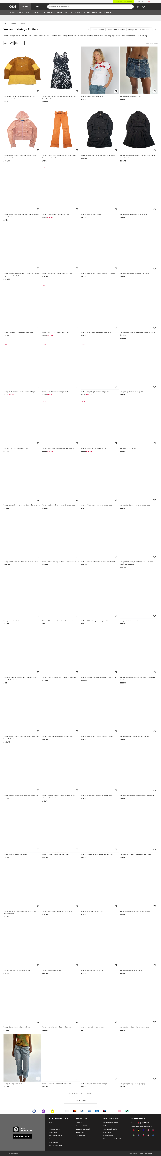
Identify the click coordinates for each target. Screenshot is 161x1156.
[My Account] (138, 6)
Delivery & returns (54, 1129)
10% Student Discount (56, 1136)
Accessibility (148, 1153)
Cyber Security (80, 1136)
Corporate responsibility (83, 1129)
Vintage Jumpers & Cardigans (139, 29)
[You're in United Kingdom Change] (149, 1)
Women (13, 23)
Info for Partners (108, 1136)
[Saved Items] (143, 6)
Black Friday (107, 1132)
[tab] (12, 12)
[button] (134, 1130)
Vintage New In (98, 29)
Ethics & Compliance (55, 1145)
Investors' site (80, 1132)
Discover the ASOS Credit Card (113, 1139)
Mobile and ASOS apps (110, 1122)
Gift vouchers (107, 1126)
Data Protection (53, 1142)
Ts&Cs (141, 1153)
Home (5, 23)
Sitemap (51, 1139)
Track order (52, 1126)
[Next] (155, 29)
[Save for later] (38, 91)
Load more (81, 1101)
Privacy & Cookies (132, 1153)
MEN (38, 7)
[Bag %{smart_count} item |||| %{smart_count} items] (149, 6)
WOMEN (25, 7)
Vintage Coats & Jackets (116, 29)
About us (79, 1122)
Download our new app (123, 2)
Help (50, 1122)
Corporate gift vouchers (110, 1129)
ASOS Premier (53, 1132)
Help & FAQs (140, 2)
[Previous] (88, 29)
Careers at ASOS (81, 1126)
